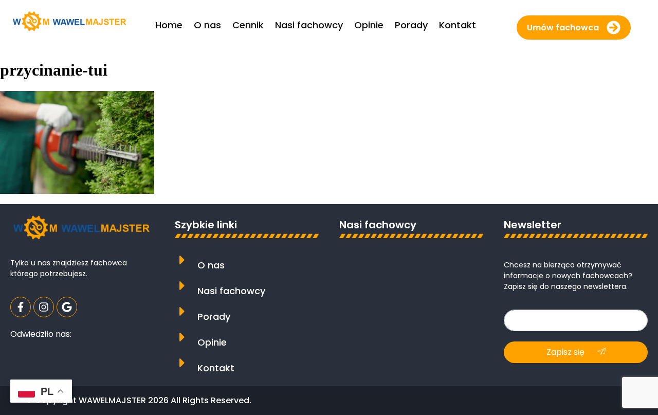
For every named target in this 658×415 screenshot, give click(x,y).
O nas (211, 265)
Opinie (212, 342)
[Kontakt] (182, 362)
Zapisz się (566, 352)
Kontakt (215, 368)
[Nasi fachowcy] (182, 285)
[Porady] (182, 311)
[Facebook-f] (20, 307)
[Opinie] (182, 337)
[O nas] (182, 259)
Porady (213, 316)
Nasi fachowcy (231, 290)
